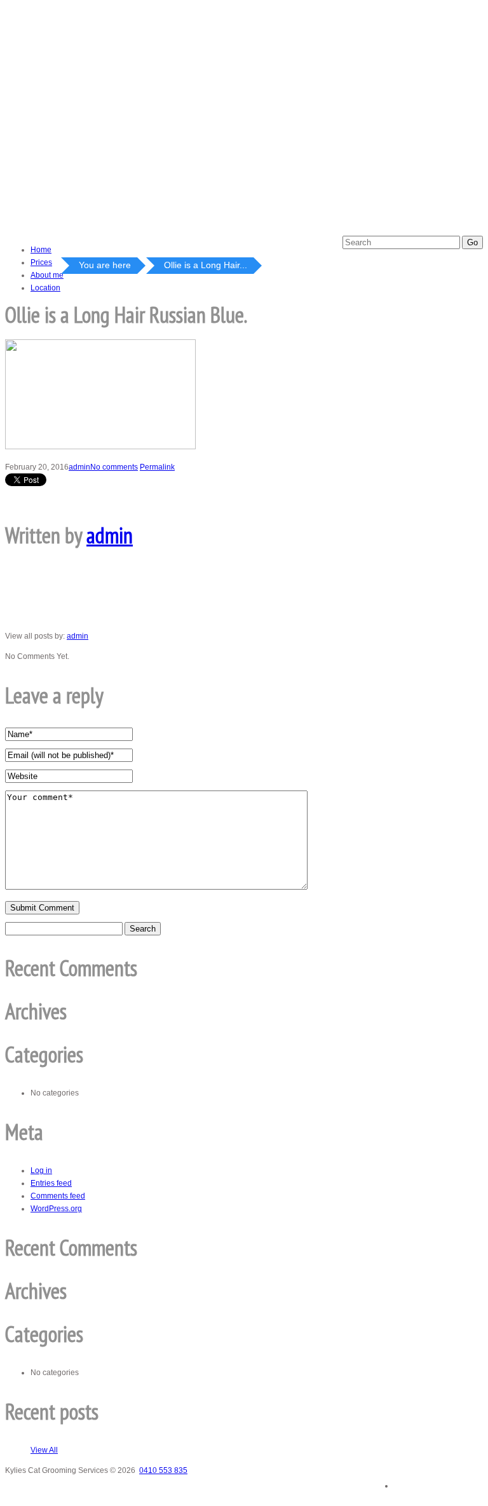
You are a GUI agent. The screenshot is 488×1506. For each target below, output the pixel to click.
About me (47, 275)
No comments (114, 467)
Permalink (157, 467)
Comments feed (57, 1195)
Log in (41, 1170)
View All (44, 1450)
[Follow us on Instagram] (465, 1481)
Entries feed (51, 1183)
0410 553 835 (163, 1470)
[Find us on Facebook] (412, 1481)
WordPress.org (56, 1208)
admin (79, 467)
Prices (41, 262)
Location (45, 287)
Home (40, 249)
